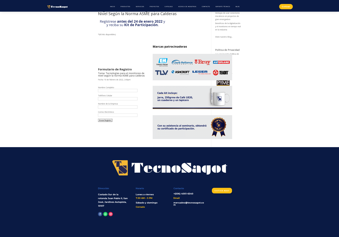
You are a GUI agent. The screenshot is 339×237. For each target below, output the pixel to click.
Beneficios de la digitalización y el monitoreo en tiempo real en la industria (228, 26)
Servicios (140, 6)
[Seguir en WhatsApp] (105, 214)
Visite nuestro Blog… (224, 37)
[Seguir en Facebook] (100, 214)
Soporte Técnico (222, 6)
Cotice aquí (222, 191)
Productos (125, 6)
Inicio (112, 6)
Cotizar (286, 6)
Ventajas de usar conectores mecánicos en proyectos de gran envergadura (227, 16)
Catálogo (169, 6)
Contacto (206, 6)
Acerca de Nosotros (187, 6)
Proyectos (154, 6)
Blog (238, 6)
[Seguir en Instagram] (111, 214)
